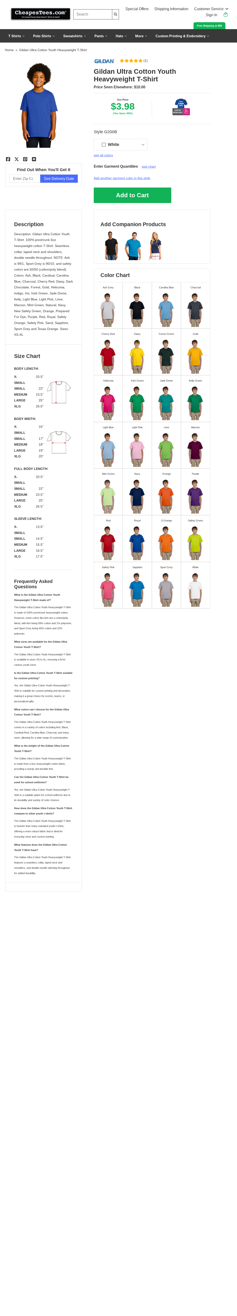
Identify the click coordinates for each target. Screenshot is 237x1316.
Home (9, 50)
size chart (149, 166)
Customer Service (209, 9)
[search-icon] (115, 14)
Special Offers (137, 9)
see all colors (103, 155)
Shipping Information (171, 9)
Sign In (211, 15)
